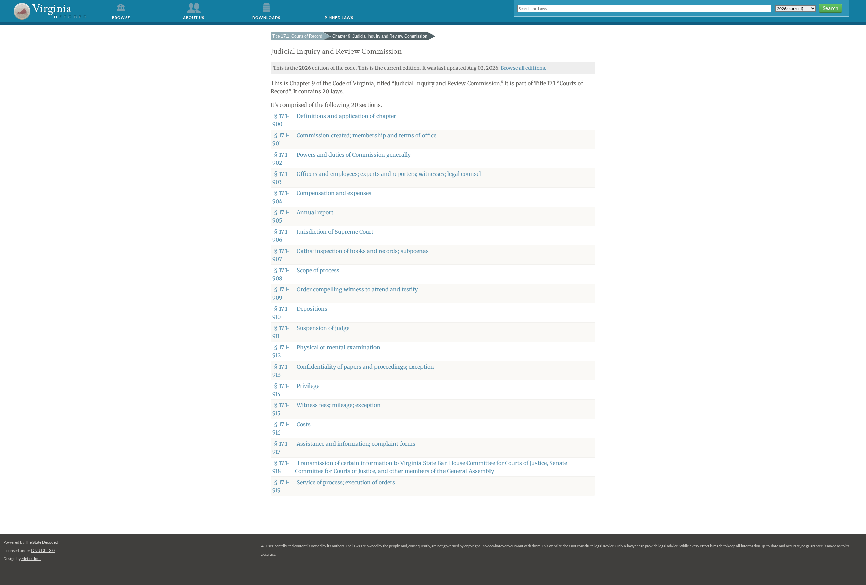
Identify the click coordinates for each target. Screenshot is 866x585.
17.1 (297, 36)
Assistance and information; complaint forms (356, 443)
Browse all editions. (523, 68)
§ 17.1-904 (281, 197)
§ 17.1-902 (281, 158)
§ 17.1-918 (281, 467)
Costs (304, 424)
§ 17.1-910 (281, 312)
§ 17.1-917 (281, 447)
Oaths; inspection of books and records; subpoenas (363, 251)
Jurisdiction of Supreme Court (335, 231)
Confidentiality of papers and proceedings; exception (365, 366)
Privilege (308, 385)
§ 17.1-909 (281, 293)
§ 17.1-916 (281, 428)
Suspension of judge (323, 328)
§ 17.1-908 (281, 274)
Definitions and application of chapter (346, 116)
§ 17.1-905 (281, 216)
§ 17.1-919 (281, 486)
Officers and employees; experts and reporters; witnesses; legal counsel (389, 173)
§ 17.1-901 (281, 139)
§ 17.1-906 (281, 235)
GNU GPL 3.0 (43, 550)
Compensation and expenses (334, 193)
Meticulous (31, 558)
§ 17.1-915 (281, 409)
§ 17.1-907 (281, 255)
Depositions (312, 308)
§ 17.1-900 (281, 120)
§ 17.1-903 (281, 177)
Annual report (315, 212)
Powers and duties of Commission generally (354, 154)
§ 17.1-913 (281, 370)
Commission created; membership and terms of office (366, 135)
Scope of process (318, 270)
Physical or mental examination (338, 347)
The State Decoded (41, 542)
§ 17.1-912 (281, 351)
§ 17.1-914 (281, 389)
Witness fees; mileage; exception (339, 405)
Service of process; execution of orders (346, 482)
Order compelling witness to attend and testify (357, 289)
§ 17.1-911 (281, 332)
